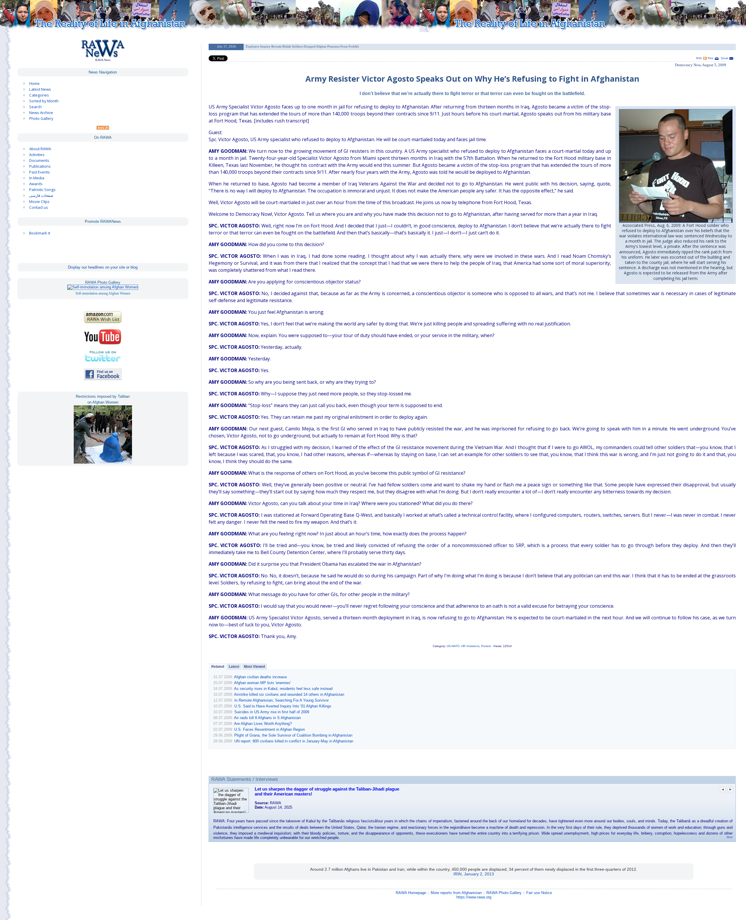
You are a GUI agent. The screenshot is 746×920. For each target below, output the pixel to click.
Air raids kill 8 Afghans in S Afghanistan (267, 718)
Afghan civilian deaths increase (260, 677)
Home (34, 83)
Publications (40, 166)
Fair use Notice (539, 893)
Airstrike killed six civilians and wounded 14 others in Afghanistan (289, 694)
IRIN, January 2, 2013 (473, 874)
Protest (486, 646)
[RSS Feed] (102, 128)
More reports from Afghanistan (456, 893)
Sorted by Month (44, 101)
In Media (36, 178)
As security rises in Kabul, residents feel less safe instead (283, 688)
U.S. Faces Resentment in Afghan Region (269, 729)
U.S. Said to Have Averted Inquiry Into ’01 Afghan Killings (282, 706)
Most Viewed (254, 667)
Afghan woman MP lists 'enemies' (262, 683)
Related (217, 667)
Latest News (40, 89)
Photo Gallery (41, 118)
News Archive (41, 112)
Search (35, 106)
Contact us (38, 207)
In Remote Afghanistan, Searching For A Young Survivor (281, 700)
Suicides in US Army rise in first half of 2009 (271, 712)
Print (710, 58)
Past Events (39, 172)
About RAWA (40, 148)
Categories (39, 95)
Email (724, 58)
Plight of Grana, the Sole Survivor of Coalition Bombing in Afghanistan (293, 735)
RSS (699, 58)
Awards (36, 183)
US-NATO (453, 646)
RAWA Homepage (411, 893)
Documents (39, 160)
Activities (37, 154)
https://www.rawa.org (473, 897)
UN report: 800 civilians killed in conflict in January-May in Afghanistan (293, 741)
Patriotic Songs (42, 189)
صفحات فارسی (41, 195)
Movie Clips (39, 201)
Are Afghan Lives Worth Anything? (263, 723)
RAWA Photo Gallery (504, 893)
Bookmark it (39, 233)
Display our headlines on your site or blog (103, 267)
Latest (234, 667)
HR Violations (470, 646)
